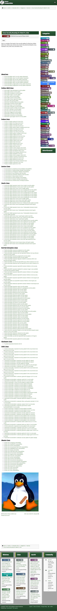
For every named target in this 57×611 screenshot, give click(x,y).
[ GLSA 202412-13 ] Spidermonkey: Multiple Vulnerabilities (17, 170)
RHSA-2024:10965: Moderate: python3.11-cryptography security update (20, 288)
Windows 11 (6, 559)
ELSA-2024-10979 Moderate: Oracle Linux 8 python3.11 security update (20, 235)
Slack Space (45, 128)
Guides (52, 71)
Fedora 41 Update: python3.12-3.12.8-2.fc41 (14, 121)
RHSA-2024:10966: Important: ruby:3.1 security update (16, 286)
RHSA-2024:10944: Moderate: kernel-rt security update (17, 307)
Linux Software (46, 97)
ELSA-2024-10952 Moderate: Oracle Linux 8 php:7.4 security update (19, 236)
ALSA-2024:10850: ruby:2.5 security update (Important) (17, 81)
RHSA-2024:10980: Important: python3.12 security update (17, 320)
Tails (50, 139)
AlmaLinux (45, 38)
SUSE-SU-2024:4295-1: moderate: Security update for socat (17, 391)
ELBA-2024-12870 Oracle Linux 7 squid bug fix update (16, 219)
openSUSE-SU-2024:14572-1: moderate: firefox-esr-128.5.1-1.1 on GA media (21, 424)
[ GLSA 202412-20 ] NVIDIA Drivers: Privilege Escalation (17, 180)
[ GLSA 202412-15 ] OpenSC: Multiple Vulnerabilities (16, 179)
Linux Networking (46, 92)
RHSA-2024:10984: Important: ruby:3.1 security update (16, 315)
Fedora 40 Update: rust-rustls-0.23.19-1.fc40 (14, 131)
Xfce (52, 145)
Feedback (45, 64)
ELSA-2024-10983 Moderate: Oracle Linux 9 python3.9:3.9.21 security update (21, 220)
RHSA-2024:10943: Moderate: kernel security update (16, 292)
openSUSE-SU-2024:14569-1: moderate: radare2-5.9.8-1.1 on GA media (20, 404)
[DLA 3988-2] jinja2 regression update (13, 99)
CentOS (44, 51)
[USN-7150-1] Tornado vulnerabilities (13, 455)
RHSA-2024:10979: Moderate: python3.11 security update (17, 318)
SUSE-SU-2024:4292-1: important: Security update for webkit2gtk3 (19, 388)
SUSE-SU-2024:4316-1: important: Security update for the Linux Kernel (20, 417)
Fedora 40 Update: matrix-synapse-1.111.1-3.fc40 (15, 147)
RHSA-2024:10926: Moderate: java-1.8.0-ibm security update (18, 305)
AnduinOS (44, 44)
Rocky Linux (45, 123)
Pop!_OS (51, 112)
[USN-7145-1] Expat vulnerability (12, 450)
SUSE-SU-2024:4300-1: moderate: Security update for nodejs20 (18, 394)
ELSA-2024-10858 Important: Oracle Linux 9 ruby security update (19, 226)
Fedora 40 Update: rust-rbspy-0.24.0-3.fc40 (14, 128)
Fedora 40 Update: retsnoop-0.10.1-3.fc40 (14, 130)
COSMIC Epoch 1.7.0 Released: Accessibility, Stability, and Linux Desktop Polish (21, 565)
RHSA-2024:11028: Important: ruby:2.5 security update (16, 325)
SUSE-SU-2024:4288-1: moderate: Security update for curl (17, 389)
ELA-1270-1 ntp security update (11, 100)
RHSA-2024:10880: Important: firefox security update (16, 257)
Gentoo (44, 69)
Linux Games (45, 86)
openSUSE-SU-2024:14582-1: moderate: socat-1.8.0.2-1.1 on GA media (19, 427)
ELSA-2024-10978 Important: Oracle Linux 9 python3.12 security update (20, 221)
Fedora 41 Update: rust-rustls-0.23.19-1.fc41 (14, 126)
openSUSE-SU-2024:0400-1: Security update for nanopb (17, 363)
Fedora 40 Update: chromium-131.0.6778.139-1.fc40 (16, 156)
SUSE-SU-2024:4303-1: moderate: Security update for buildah (18, 408)
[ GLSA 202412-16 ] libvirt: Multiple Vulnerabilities (15, 177)
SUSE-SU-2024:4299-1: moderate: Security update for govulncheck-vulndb (21, 392)
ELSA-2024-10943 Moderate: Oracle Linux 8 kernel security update (19, 229)
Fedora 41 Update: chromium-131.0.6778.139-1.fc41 (15, 149)
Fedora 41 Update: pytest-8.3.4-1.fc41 (13, 163)
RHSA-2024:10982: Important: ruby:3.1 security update (16, 317)
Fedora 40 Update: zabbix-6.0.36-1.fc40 (13, 134)
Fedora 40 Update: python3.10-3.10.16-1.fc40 (14, 158)
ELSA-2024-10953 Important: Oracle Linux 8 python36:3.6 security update (21, 233)
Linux (44, 80)
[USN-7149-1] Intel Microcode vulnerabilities (14, 451)
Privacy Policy (44, 606)
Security (6, 36)
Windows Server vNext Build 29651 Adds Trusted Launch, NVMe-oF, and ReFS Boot (7, 580)
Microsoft (6, 589)
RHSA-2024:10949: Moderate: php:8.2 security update (16, 309)
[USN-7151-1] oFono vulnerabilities (12, 457)
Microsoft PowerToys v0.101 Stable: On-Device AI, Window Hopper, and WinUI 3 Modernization (7, 565)
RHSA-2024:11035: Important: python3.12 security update (17, 339)
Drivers (44, 58)
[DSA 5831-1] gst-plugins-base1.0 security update (15, 116)
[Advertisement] (28, 20)
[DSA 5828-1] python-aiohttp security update (15, 107)
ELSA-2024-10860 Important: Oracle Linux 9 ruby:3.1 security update (19, 185)
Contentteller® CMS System (12, 608)
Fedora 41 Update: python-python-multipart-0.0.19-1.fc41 (17, 127)
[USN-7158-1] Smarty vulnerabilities (13, 458)
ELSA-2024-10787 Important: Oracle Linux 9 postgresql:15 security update (21, 189)
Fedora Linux (45, 62)
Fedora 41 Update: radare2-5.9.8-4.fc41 (13, 144)
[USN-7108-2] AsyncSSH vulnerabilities (13, 466)
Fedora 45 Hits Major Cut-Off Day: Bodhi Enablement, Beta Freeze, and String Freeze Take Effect (21, 579)
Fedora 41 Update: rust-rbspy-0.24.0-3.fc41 (14, 123)
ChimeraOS (45, 53)
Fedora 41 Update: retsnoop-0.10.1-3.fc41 (13, 124)
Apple (34, 559)
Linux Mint (44, 90)
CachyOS (51, 49)
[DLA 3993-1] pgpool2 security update (13, 112)
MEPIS (44, 105)
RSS (48, 606)
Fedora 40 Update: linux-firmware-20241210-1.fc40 (16, 160)
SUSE (44, 139)
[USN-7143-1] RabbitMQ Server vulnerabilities (15, 448)
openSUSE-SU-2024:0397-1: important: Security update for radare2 (19, 362)
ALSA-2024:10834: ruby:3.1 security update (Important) (16, 82)
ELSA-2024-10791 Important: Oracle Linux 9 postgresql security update (20, 227)
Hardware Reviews (46, 75)
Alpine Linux (45, 40)
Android (44, 42)
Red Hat (44, 119)
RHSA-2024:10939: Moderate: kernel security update (16, 299)
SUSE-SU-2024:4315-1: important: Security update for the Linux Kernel (20, 426)
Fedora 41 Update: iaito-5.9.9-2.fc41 (12, 146)
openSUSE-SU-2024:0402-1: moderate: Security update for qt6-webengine (21, 364)
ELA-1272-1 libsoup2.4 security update (13, 109)
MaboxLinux (45, 99)
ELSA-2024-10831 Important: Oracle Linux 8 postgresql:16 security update (21, 192)
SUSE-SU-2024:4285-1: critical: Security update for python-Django (19, 382)
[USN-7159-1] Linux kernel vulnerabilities (14, 460)
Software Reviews (46, 134)
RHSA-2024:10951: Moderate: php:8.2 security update (16, 304)
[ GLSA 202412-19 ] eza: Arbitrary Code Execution (15, 173)
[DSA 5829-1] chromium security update (13, 115)
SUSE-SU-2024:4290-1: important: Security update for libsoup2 (18, 383)
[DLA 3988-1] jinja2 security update (12, 91)
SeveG (49, 580)
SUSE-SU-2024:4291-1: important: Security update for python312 (18, 386)
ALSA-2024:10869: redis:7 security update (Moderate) (16, 76)
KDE (52, 78)
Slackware (45, 130)
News (4, 40)
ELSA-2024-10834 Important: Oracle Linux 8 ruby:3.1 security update (19, 191)
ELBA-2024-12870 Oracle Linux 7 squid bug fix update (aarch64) (18, 216)
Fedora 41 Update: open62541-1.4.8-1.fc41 (13, 153)
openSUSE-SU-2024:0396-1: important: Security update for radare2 (19, 360)
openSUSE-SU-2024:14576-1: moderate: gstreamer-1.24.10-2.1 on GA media (21, 429)
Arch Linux (45, 47)
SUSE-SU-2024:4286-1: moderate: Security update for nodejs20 (18, 385)
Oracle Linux (45, 110)
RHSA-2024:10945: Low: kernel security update (15, 293)
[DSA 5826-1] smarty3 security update (13, 103)
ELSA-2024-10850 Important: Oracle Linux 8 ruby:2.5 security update (20, 230)
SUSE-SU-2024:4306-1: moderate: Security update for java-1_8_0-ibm (20, 410)
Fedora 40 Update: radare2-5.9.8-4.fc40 (13, 140)
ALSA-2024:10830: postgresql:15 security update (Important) (18, 85)
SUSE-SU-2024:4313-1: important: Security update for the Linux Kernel (20, 415)
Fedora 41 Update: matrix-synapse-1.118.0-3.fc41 (15, 155)
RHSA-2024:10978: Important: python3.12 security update (17, 321)
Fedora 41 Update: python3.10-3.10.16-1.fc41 (14, 159)
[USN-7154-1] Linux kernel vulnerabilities (14, 464)
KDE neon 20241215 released (31, 514)
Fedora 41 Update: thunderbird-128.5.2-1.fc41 (14, 150)
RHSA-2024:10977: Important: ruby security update (16, 323)
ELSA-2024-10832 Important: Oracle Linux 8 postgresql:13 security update (21, 194)
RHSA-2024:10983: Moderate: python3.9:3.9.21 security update (18, 314)
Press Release (45, 114)
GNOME (44, 71)
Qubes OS (44, 116)
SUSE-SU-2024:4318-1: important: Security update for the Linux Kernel (20, 418)
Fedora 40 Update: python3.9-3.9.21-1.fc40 (14, 139)
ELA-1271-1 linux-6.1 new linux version (13, 110)
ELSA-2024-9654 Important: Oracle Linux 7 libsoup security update (19, 217)
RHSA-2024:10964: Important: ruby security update (16, 289)
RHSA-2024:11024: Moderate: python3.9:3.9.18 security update (18, 328)
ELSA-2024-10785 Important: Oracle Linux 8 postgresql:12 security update (21, 197)
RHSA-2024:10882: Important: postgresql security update (17, 250)
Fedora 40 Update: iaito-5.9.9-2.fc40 (12, 142)
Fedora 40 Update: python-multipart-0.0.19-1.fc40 (15, 133)
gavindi (50, 559)
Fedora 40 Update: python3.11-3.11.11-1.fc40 (14, 137)
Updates (44, 143)
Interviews (45, 78)
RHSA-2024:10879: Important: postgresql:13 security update (17, 256)
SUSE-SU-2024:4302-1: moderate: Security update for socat (18, 395)
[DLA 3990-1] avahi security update (12, 97)
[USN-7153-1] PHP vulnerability (11, 467)
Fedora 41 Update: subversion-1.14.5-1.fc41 (14, 162)
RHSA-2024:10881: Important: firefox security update (16, 251)
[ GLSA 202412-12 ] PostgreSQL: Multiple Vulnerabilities (17, 171)
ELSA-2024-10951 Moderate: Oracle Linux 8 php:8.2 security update (19, 237)
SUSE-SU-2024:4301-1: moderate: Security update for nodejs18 (18, 396)
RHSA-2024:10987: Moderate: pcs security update (15, 334)
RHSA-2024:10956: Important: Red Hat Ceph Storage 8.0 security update (20, 311)
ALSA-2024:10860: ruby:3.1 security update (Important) (16, 78)
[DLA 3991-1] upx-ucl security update (13, 105)
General (44, 67)
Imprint (31, 606)
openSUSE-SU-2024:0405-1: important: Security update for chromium (20, 414)
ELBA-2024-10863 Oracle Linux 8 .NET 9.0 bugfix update (17, 198)
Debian (44, 55)
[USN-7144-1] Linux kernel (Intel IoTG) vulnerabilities (16, 447)
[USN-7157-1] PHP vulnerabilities (12, 470)
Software (45, 132)
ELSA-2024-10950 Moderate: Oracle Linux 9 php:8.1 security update (19, 223)
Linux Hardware (46, 88)
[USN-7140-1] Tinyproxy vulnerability (13, 442)
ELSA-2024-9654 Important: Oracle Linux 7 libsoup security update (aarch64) (21, 203)
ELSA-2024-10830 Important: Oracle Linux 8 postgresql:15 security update (21, 195)
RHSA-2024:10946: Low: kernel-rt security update (15, 302)
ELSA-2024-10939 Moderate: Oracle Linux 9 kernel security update (19, 224)
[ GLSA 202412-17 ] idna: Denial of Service (14, 176)
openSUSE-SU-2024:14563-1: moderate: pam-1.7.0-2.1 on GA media (19, 366)
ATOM (51, 606)
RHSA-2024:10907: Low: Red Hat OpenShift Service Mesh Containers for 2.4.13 (21, 261)
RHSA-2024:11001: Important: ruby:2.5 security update (16, 312)
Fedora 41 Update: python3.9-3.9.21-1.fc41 (14, 143)
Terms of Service (36, 606)
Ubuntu (44, 141)
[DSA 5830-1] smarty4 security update (13, 113)
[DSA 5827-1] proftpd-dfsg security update (14, 102)
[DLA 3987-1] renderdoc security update (13, 93)
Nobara (44, 108)
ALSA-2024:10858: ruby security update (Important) (16, 79)
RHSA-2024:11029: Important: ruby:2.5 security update (16, 324)
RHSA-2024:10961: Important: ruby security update (16, 291)
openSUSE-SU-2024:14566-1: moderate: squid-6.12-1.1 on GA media (19, 379)
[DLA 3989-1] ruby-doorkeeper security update (15, 90)
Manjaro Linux (45, 103)
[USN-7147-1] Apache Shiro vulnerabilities (14, 454)
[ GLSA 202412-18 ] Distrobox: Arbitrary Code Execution (17, 174)
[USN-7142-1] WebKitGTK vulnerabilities (13, 444)
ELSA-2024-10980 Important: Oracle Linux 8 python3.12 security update (20, 232)
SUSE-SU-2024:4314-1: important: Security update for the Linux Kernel (20, 420)
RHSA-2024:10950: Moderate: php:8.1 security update (16, 295)
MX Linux (51, 105)
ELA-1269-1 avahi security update (12, 96)
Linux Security (45, 94)
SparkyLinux (45, 136)
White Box (44, 145)
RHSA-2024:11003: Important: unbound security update (17, 333)
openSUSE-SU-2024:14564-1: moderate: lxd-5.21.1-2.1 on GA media (19, 380)
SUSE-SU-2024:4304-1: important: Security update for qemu (18, 411)
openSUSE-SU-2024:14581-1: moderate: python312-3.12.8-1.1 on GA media (20, 433)
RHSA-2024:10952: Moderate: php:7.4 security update (16, 296)
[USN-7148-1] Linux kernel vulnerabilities (14, 452)
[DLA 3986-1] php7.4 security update (13, 94)
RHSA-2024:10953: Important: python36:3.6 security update (17, 298)
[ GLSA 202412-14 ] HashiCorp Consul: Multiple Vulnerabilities (18, 168)
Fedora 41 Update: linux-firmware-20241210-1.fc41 (15, 152)
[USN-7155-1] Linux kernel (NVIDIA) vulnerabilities (16, 461)
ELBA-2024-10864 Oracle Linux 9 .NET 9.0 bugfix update (17, 188)
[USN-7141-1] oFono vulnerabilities (12, 445)
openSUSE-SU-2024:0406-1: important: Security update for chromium (20, 412)
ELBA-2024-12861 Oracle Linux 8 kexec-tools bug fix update (18, 200)
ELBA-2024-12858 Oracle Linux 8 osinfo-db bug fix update (17, 201)
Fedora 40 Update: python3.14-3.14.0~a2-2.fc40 (15, 136)
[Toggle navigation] (55, 2)
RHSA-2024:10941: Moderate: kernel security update (16, 301)
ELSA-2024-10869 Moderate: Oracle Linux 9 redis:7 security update (19, 187)
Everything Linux (46, 60)
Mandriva (45, 101)
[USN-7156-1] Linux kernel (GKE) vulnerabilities (15, 463)
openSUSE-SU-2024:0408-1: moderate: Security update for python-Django (21, 437)
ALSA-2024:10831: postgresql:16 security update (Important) (18, 84)
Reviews (45, 121)
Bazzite (44, 49)
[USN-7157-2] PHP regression (11, 468)
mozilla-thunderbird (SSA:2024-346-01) (13, 344)
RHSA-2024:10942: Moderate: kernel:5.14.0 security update (17, 308)
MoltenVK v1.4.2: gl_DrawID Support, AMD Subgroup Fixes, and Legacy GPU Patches (35, 596)
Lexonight (50, 570)
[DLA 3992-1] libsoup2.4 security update (13, 106)
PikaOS (44, 112)
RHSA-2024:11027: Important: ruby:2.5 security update (16, 327)
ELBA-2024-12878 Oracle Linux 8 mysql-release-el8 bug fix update (19, 242)
